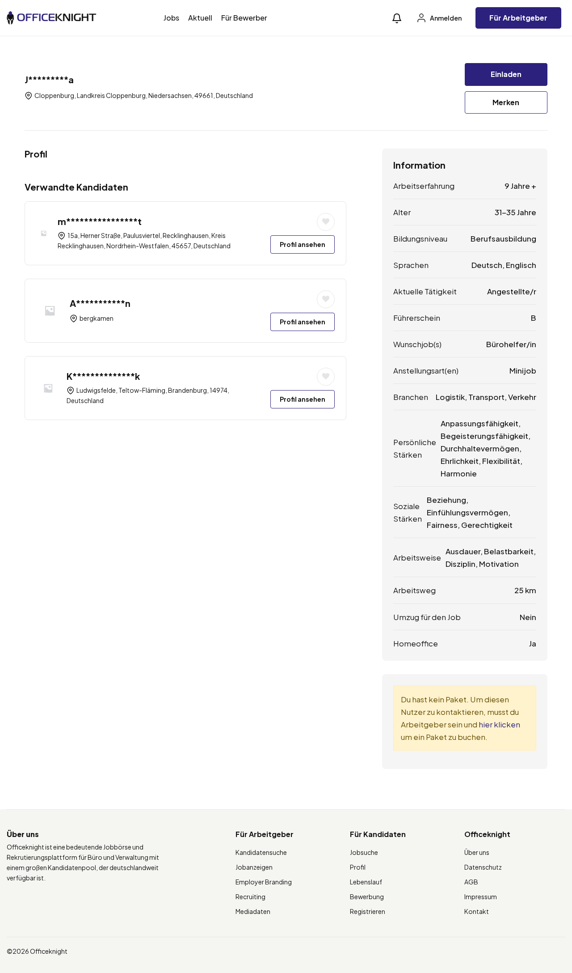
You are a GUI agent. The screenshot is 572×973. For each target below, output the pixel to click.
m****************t (100, 221)
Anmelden (445, 18)
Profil (358, 867)
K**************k (103, 376)
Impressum (480, 896)
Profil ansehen (302, 244)
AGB (471, 882)
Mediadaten (253, 911)
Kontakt (476, 911)
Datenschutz (483, 867)
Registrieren (367, 911)
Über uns (476, 852)
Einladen (506, 74)
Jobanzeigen (254, 867)
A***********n (100, 303)
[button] (396, 18)
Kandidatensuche (261, 852)
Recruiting (250, 896)
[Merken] (326, 222)
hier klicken (499, 724)
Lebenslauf (366, 882)
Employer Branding (264, 882)
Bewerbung (367, 896)
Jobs (171, 17)
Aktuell (200, 17)
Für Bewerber (244, 17)
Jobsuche (364, 852)
